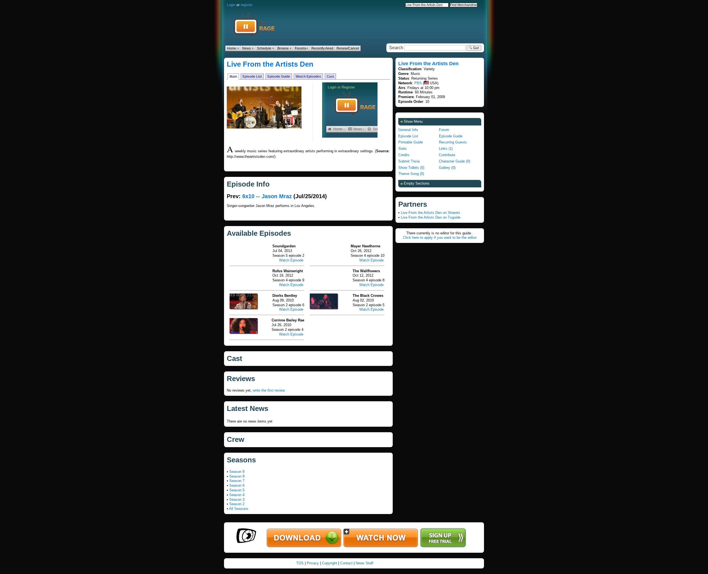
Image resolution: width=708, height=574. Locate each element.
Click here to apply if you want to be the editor (440, 237)
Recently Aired (322, 48)
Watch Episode (291, 260)
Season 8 (236, 476)
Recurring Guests (453, 142)
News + (248, 48)
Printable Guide (410, 142)
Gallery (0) (447, 168)
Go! (475, 48)
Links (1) (446, 148)
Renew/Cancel (348, 48)
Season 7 (236, 481)
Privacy (313, 563)
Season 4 (236, 495)
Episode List (252, 76)
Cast (330, 76)
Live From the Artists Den (270, 64)
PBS (418, 83)
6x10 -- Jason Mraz (267, 196)
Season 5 (236, 490)
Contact (346, 563)
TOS (300, 563)
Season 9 (236, 472)
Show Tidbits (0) (411, 168)
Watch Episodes (308, 76)
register (247, 5)
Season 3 (236, 499)
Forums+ (301, 48)
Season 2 (236, 504)
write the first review (269, 390)
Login (231, 5)
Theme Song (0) (411, 174)
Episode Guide (278, 76)
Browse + (284, 48)
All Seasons (238, 509)
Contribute (447, 155)
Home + (233, 48)
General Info (408, 130)
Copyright (329, 563)
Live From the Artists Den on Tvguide (430, 217)
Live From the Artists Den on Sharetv (430, 213)
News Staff (364, 563)
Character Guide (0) (454, 161)
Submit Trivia (409, 161)
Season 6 (236, 485)
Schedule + (265, 48)
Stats (402, 148)
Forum (444, 130)
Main (233, 76)
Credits (404, 155)
